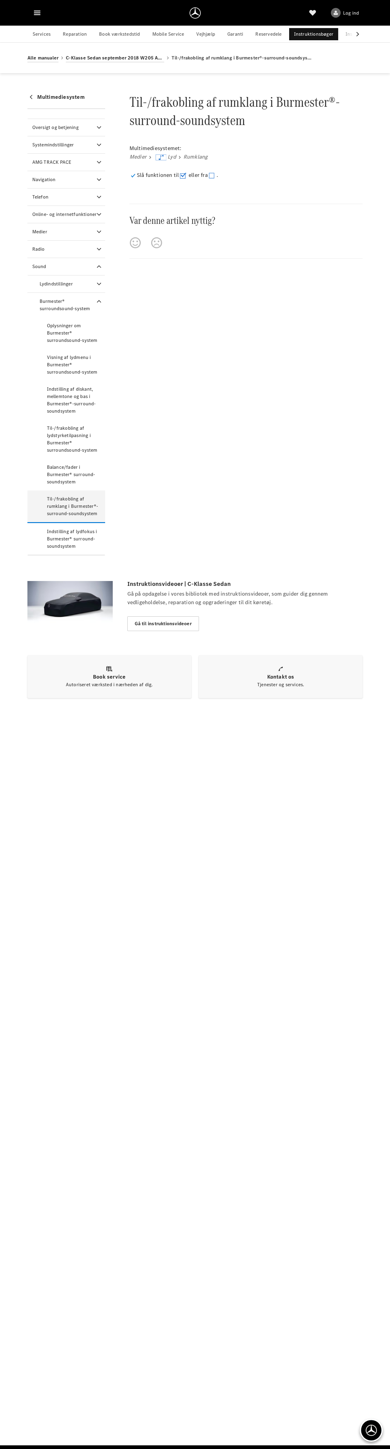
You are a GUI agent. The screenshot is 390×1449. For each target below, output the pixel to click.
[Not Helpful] (156, 243)
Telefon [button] (40, 197)
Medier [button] (39, 231)
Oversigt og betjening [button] (55, 127)
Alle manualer (43, 58)
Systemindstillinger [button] (53, 145)
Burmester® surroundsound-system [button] (65, 305)
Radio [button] (38, 249)
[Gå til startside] (195, 13)
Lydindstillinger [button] (56, 284)
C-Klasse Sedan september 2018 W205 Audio (115, 58)
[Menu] (37, 12)
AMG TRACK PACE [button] (52, 162)
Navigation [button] (44, 179)
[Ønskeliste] (312, 13)
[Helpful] (135, 243)
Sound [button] (39, 266)
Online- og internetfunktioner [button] (64, 214)
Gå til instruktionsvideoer (163, 623)
